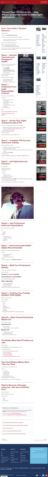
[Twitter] (43, 475)
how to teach (15, 351)
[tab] (17, 422)
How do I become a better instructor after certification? (14, 433)
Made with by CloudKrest (21, 475)
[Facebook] (37, 475)
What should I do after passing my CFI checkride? (13, 422)
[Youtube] (46, 475)
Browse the (14, 414)
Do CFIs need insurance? (8, 428)
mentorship (9, 353)
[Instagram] (40, 475)
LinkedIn (11, 274)
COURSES (3, 449)
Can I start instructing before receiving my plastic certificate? (15, 425)
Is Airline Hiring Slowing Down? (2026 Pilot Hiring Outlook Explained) (38, 40)
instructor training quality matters (13, 356)
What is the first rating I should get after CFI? (12, 430)
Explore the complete (12, 413)
